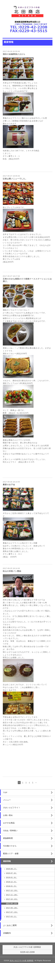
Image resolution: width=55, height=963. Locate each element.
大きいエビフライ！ (11, 808)
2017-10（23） (12, 899)
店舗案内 (7, 933)
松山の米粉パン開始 (12, 571)
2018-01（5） (11, 886)
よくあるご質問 (10, 925)
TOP (5, 792)
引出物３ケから (10, 846)
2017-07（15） (12, 912)
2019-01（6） (11, 877)
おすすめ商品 (9, 823)
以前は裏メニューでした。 (15, 179)
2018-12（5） (11, 882)
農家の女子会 (9, 484)
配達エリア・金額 (11, 853)
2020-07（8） (11, 873)
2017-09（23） (12, 903)
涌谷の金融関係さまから (14, 54)
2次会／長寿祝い (10, 831)
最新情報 (7, 861)
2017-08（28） (12, 908)
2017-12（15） (12, 890)
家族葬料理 (8, 838)
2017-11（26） (12, 895)
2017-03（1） (11, 916)
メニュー (7, 800)
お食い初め (8, 815)
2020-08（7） (11, 869)
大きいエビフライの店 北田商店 (22, 960)
